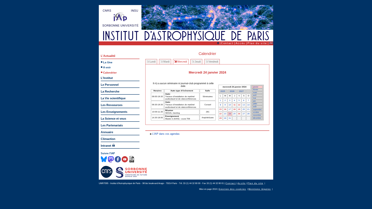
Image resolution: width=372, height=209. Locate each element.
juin (254, 101)
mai (254, 98)
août (255, 107)
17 (230, 109)
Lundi (153, 61)
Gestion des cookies (232, 189)
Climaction (108, 138)
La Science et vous (113, 118)
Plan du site (257, 43)
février (255, 90)
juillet (255, 104)
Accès (240, 43)
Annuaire (107, 132)
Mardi (166, 61)
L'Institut (107, 78)
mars (255, 92)
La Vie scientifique (113, 98)
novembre (257, 115)
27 (244, 114)
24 (230, 114)
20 (244, 109)
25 (234, 114)
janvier (255, 87)
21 (248, 109)
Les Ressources (111, 105)
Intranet (106, 145)
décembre (257, 118)
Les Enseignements (114, 111)
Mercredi (182, 61)
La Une (107, 62)
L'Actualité (108, 55)
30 (225, 118)
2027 (241, 91)
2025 (222, 91)
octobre (256, 112)
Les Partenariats (112, 125)
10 (230, 105)
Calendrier (110, 72)
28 (248, 114)
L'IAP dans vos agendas (166, 133)
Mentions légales (259, 189)
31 (230, 118)
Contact (227, 43)
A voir (107, 67)
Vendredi (213, 61)
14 (248, 105)
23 (225, 114)
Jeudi (198, 61)
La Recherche (110, 91)
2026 (232, 91)
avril (254, 95)
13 (244, 105)
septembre (257, 109)
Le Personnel (110, 84)
